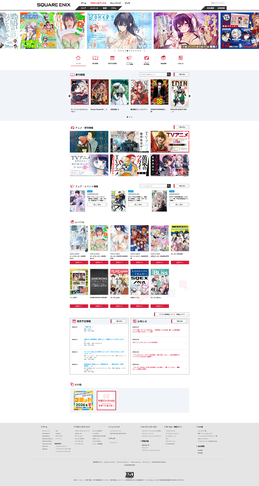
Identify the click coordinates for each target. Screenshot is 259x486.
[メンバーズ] (94, 8)
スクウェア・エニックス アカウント (152, 436)
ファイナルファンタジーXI (63, 451)
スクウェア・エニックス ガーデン (151, 450)
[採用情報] (221, 8)
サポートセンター (136, 462)
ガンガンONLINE (97, 431)
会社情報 (200, 450)
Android (58, 433)
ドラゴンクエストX (61, 446)
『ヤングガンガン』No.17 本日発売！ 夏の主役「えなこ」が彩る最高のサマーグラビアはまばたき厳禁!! (156, 355)
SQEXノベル (96, 438)
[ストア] (83, 8)
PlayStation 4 (46, 436)
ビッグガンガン (79, 444)
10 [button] (138, 50)
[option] (62, 30)
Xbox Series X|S (46, 444)
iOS (57, 431)
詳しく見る (97, 204)
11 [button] (140, 50)
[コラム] (113, 8)
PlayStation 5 (46, 433)
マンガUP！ (96, 433)
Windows (44, 449)
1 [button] (118, 50)
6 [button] (129, 50)
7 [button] (131, 50)
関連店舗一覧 (145, 445)
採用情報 (200, 453)
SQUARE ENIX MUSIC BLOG (118, 433)
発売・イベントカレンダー (205, 433)
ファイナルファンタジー (172, 433)
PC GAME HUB (170, 444)
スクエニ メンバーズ (147, 433)
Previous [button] (95, 30)
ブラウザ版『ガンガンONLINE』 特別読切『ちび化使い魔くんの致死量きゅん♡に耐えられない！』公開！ (156, 331)
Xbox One (45, 446)
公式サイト (78, 262)
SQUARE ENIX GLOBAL (159, 462)
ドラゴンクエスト (170, 431)
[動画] (104, 8)
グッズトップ (113, 442)
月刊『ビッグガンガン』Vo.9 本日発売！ (146, 342)
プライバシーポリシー (123, 462)
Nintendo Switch (47, 441)
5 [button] (127, 50)
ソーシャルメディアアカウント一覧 (207, 436)
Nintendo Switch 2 (47, 438)
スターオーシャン (170, 441)
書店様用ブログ (97, 462)
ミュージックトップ (115, 431)
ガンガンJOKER (79, 438)
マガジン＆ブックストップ (82, 431)
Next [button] (163, 30)
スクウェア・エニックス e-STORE (151, 431)
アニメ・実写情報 (97, 444)
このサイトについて (109, 462)
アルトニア (145, 448)
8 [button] (133, 50)
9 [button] (135, 50)
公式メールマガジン (203, 438)
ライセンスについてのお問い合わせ (207, 441)
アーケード (59, 438)
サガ (167, 438)
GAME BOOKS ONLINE (99, 436)
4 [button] (125, 50)
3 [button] (123, 50)
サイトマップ (146, 462)
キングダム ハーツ (171, 436)
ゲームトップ (46, 431)
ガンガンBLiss (97, 441)
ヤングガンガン (79, 441)
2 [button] (121, 50)
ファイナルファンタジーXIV (63, 449)
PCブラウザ (59, 436)
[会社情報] (210, 8)
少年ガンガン (78, 433)
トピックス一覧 (202, 431)
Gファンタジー (79, 436)
